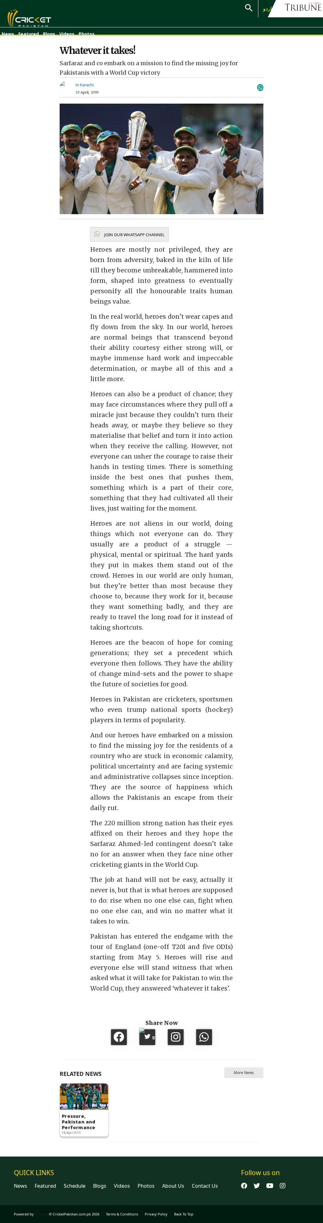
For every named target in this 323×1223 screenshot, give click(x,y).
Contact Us (205, 1185)
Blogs (49, 34)
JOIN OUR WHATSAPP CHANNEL (134, 234)
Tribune (41, 1214)
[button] (129, 234)
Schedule (74, 1185)
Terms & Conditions (122, 1214)
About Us (173, 1185)
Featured (28, 34)
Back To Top (183, 1214)
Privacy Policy (156, 1214)
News (8, 34)
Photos (87, 34)
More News (244, 1072)
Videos (66, 34)
